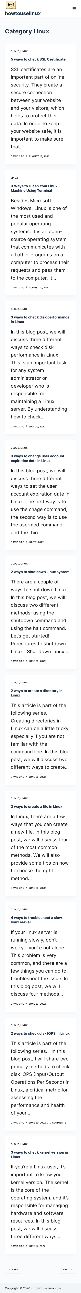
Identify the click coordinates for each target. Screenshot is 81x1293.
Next (66, 1269)
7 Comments (58, 1122)
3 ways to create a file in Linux (36, 806)
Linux (24, 51)
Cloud (15, 51)
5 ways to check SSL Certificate (38, 59)
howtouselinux (23, 13)
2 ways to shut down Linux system (40, 572)
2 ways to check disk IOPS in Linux (40, 1033)
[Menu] (74, 8)
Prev (15, 1269)
